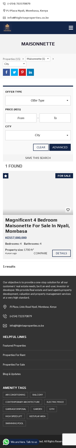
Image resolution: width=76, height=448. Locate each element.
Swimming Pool (14, 423)
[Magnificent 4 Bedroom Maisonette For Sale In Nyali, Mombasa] (38, 193)
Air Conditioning (15, 394)
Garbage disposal (15, 409)
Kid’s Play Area (37, 416)
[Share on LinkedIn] (30, 72)
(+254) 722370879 (18, 3)
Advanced (60, 147)
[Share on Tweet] (14, 72)
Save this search (38, 157)
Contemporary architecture (22, 402)
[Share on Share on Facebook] (6, 72)
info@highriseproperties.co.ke (28, 17)
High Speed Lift (13, 416)
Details (61, 253)
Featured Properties (14, 345)
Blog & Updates (12, 374)
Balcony (38, 394)
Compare (40, 253)
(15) (11, 59)
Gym (51, 409)
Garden (37, 409)
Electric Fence (55, 402)
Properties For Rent (14, 355)
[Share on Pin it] (22, 72)
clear (41, 147)
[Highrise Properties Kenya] (6, 27)
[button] (38, 101)
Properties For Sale (14, 364)
